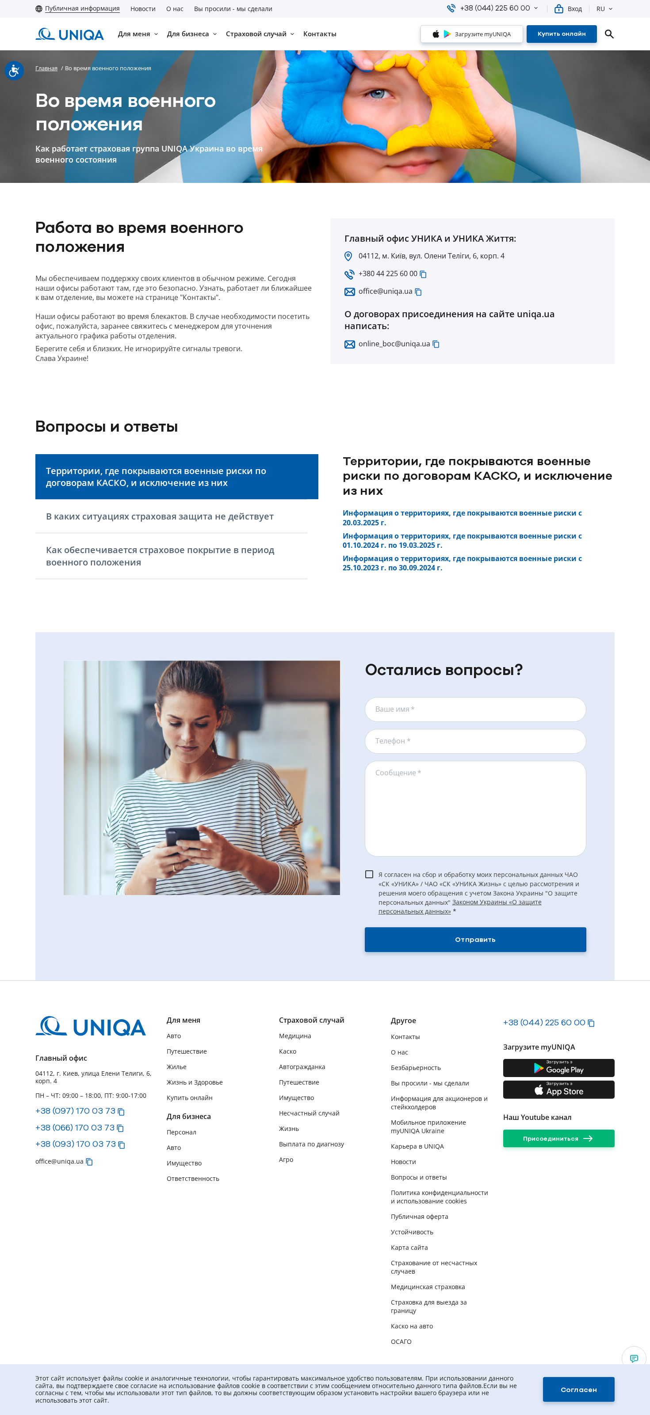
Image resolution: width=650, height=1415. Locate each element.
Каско (287, 1051)
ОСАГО (401, 1341)
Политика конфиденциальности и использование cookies (439, 1196)
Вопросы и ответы (419, 1177)
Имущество (184, 1163)
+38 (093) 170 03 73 (75, 1143)
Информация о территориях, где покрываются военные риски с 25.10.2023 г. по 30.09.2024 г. (462, 563)
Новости (143, 9)
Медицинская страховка (428, 1286)
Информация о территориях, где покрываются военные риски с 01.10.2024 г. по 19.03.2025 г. (462, 540)
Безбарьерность (416, 1067)
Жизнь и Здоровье (195, 1082)
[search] (609, 34)
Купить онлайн (190, 1097)
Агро (286, 1159)
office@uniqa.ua (386, 291)
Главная (46, 68)
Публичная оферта (419, 1216)
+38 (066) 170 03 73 (75, 1127)
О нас (175, 9)
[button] (536, 8)
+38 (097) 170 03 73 (75, 1110)
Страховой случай (311, 1020)
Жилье (177, 1066)
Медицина (295, 1036)
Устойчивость (412, 1232)
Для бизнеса (189, 1116)
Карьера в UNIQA (417, 1146)
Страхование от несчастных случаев (434, 1267)
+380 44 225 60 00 (388, 273)
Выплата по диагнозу (311, 1144)
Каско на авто (412, 1326)
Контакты (405, 1036)
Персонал (181, 1132)
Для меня (183, 1020)
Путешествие (187, 1051)
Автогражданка (302, 1066)
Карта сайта (409, 1247)
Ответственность (193, 1178)
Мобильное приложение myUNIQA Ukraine (428, 1126)
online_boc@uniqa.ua (394, 344)
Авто (174, 1036)
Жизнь (289, 1128)
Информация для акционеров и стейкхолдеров (439, 1102)
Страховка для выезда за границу (429, 1306)
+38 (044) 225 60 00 (544, 1022)
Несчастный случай (309, 1113)
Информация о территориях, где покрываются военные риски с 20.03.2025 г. (462, 517)
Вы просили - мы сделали (233, 9)
